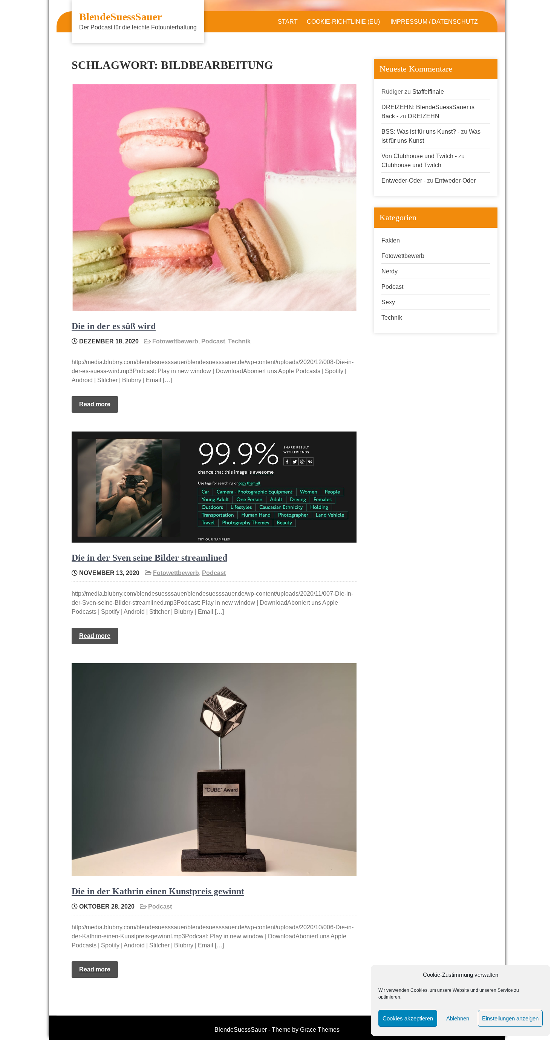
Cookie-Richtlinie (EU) (343, 21)
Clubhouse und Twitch (411, 165)
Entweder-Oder (455, 180)
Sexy (388, 302)
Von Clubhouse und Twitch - (419, 156)
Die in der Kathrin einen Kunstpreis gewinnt (158, 891)
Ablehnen (457, 1018)
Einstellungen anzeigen (510, 1018)
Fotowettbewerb (175, 341)
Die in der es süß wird (114, 326)
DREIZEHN (423, 116)
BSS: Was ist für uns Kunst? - (420, 131)
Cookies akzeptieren (408, 1018)
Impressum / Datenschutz (434, 21)
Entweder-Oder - (403, 180)
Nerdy (389, 271)
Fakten (390, 240)
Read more (94, 404)
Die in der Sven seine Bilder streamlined (149, 558)
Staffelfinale (428, 91)
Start (288, 21)
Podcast (213, 341)
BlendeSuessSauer (120, 17)
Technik (239, 341)
